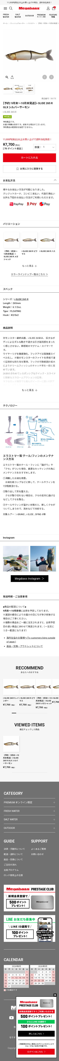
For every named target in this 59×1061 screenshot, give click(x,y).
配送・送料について (13, 854)
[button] (51, 77)
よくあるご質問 (38, 849)
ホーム (5, 23)
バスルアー (31, 23)
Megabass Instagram (27, 578)
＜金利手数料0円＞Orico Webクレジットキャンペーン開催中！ (33, 3)
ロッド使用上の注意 (13, 875)
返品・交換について (13, 859)
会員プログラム (11, 870)
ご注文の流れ (10, 865)
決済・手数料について (14, 849)
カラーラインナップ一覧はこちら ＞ (29, 274)
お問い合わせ (37, 854)
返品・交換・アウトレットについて (25, 646)
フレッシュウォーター (17, 23)
